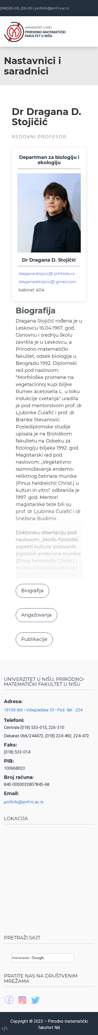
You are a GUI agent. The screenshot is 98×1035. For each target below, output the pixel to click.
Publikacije (34, 639)
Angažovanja (36, 615)
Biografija (32, 591)
